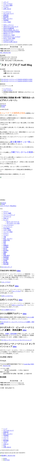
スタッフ (5, 439)
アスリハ (5, 211)
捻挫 (4, 242)
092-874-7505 (6, 365)
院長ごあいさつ (7, 18)
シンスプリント (7, 226)
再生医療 (5, 17)
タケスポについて (8, 13)
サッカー (5, 220)
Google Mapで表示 (29, 364)
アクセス (5, 7)
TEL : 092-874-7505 (5, 52)
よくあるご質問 (7, 5)
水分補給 (5, 247)
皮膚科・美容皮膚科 (11, 333)
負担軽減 (5, 257)
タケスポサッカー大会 (13, 223)
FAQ (4, 445)
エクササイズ (7, 216)
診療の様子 (6, 255)
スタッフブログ (7, 3)
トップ (5, 428)
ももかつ (5, 233)
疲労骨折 (5, 250)
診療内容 (5, 15)
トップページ (7, 11)
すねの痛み (6, 228)
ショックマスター (8, 225)
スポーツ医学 (7, 230)
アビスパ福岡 (7, 213)
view (19, 271)
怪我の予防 (6, 240)
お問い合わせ (7, 9)
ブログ (5, 442)
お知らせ (5, 218)
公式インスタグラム (17, 305)
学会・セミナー (7, 238)
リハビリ (5, 235)
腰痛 (4, 254)
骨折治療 (5, 264)
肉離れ (5, 252)
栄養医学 (5, 245)
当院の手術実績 (11, 31)
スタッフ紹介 (7, 22)
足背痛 (5, 260)
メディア (5, 2)
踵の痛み (5, 262)
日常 (4, 243)
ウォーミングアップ (9, 215)
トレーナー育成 (7, 232)
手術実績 (5, 20)
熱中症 (5, 248)
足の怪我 (5, 259)
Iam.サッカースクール (13, 221)
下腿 (4, 237)
